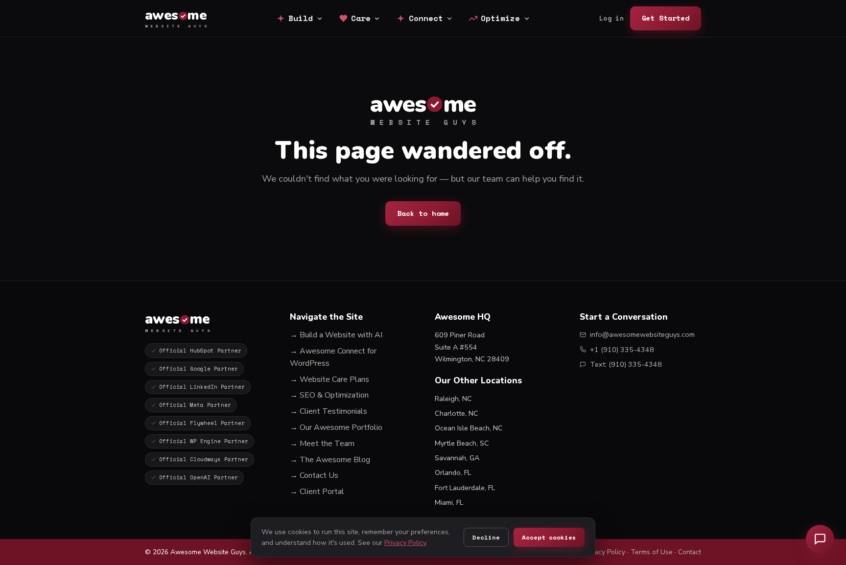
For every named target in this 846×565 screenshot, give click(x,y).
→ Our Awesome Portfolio (336, 427)
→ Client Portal (317, 491)
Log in (611, 18)
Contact (689, 552)
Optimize (500, 18)
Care (361, 18)
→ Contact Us (314, 475)
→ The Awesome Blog (330, 459)
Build (300, 18)
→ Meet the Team (322, 443)
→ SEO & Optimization (329, 395)
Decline (485, 537)
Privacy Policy (604, 552)
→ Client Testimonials (328, 411)
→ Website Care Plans (329, 379)
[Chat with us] (820, 539)
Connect (426, 18)
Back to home (423, 213)
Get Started (665, 18)
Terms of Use (652, 552)
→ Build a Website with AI (336, 335)
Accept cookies (549, 537)
